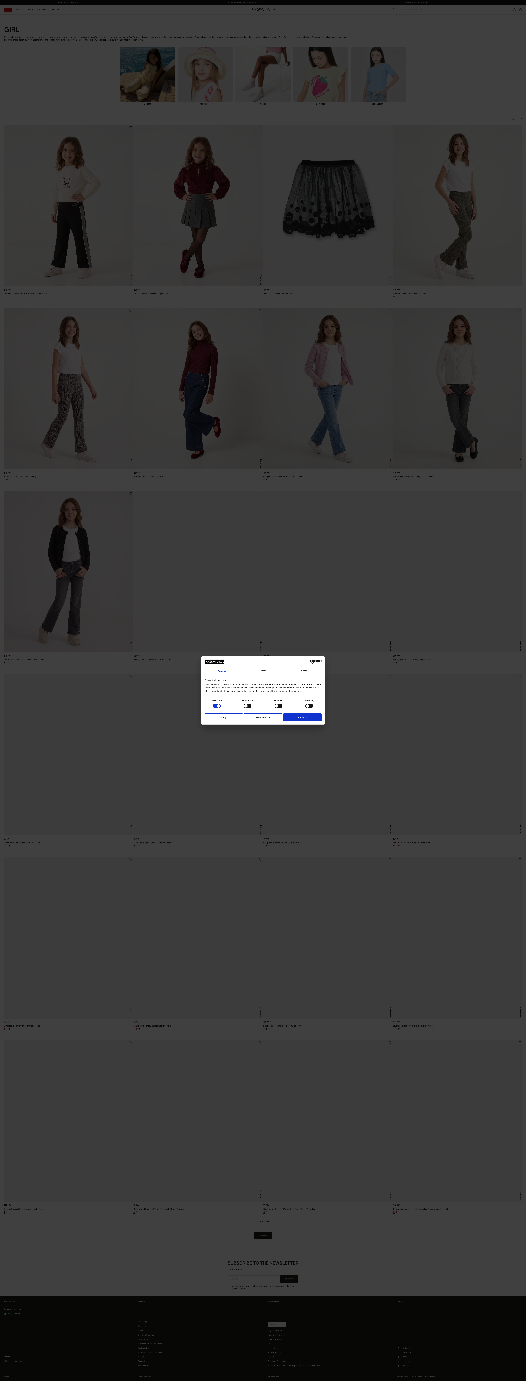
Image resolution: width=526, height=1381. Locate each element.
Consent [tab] (222, 671)
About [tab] (304, 671)
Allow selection (263, 717)
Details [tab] (263, 671)
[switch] (247, 706)
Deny (223, 717)
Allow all (302, 717)
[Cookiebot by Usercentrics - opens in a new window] (310, 662)
